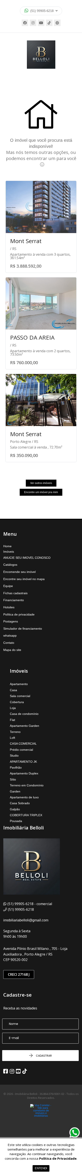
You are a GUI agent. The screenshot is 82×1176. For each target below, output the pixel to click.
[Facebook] (25, 23)
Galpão (15, 809)
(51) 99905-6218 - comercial (29, 903)
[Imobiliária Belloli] (41, 54)
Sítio (13, 779)
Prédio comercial (21, 749)
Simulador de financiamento (22, 628)
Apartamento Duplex (24, 773)
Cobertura (17, 702)
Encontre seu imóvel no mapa (24, 579)
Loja (13, 708)
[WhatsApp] (74, 1132)
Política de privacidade (19, 614)
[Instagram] (33, 23)
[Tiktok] (49, 23)
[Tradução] (57, 23)
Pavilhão (16, 767)
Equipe (8, 586)
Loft (12, 737)
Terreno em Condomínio (27, 785)
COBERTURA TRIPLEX (26, 815)
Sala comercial (20, 696)
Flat (12, 720)
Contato (8, 642)
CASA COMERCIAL (23, 743)
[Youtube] (41, 23)
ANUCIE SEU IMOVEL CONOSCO (27, 557)
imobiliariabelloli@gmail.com (25, 920)
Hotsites (8, 607)
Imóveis (8, 551)
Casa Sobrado (20, 803)
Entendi (41, 1168)
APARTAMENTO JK (23, 761)
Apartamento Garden (24, 725)
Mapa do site (12, 650)
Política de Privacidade (58, 1158)
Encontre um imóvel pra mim (41, 492)
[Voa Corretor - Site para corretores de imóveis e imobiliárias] (41, 1117)
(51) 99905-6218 (41, 11)
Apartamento (19, 684)
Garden (15, 791)
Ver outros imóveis (41, 483)
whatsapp (10, 635)
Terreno (15, 732)
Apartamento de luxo (24, 797)
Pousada (16, 821)
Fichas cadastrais (15, 593)
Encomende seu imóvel (19, 572)
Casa (13, 690)
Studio (14, 755)
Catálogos (10, 564)
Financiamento (13, 600)
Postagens (10, 621)
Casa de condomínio (24, 714)
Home (7, 546)
